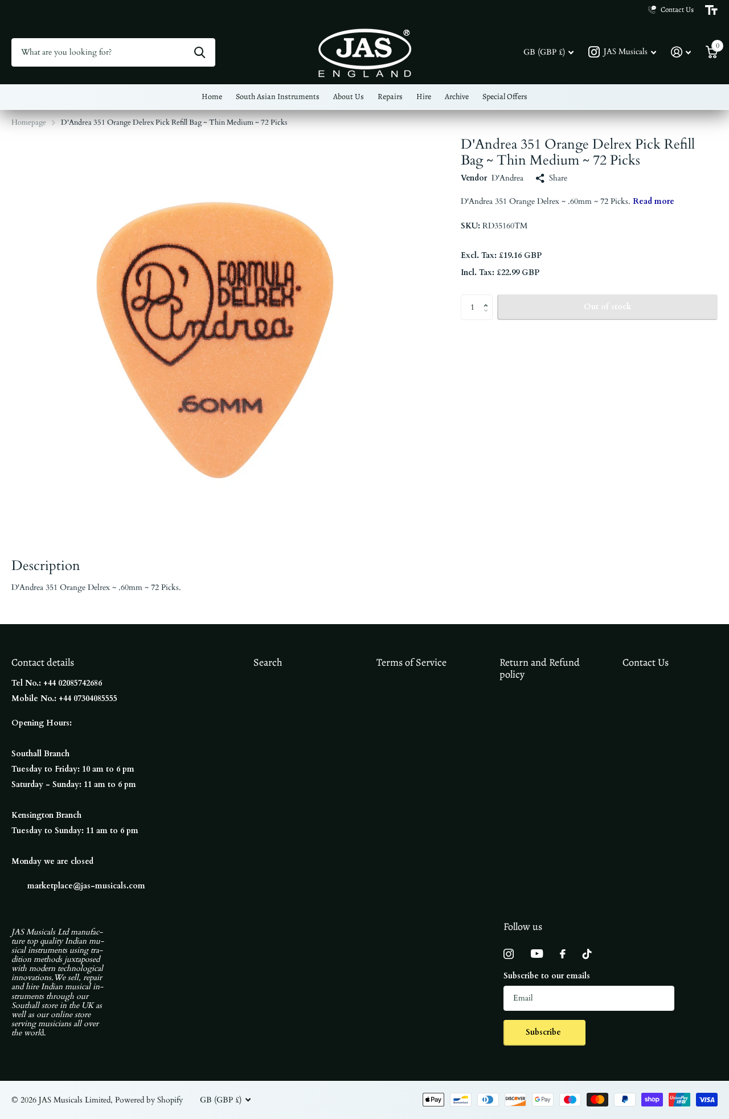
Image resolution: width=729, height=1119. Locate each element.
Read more (653, 201)
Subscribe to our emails (546, 975)
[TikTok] (587, 954)
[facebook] (563, 953)
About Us (348, 96)
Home (212, 96)
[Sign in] (680, 52)
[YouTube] (537, 953)
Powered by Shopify (149, 1100)
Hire (423, 96)
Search (267, 662)
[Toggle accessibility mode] (711, 10)
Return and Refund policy (539, 668)
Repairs (390, 96)
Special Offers (504, 96)
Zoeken (199, 52)
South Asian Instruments (278, 96)
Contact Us (645, 662)
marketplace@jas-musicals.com (86, 885)
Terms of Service (411, 662)
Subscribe (544, 1032)
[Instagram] (508, 954)
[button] (488, 298)
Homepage (28, 122)
